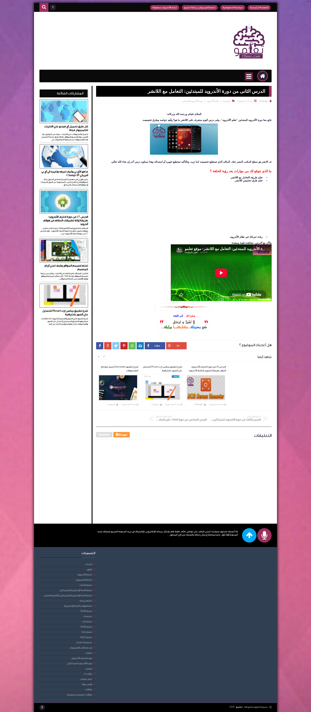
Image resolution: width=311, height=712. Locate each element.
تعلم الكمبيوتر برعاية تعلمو (199, 7)
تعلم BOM (86, 611)
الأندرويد (252, 120)
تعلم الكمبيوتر (84, 579)
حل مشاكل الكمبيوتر (81, 647)
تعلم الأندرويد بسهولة (164, 7)
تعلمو (239, 707)
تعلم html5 (86, 637)
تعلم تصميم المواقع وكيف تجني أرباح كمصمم (66, 267)
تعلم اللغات (86, 585)
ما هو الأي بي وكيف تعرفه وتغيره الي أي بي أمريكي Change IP (64, 173)
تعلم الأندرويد (213, 101)
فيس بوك (87, 684)
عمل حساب (86, 679)
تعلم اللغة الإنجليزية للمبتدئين (75, 590)
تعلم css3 (87, 621)
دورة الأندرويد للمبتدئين (192, 101)
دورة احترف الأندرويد (81, 658)
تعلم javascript (84, 642)
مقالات (88, 689)
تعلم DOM (86, 626)
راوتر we (88, 673)
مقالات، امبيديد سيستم (79, 694)
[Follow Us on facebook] (42, 707)
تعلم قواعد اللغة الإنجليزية (78, 605)
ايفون (89, 569)
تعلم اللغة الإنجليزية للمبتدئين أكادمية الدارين (68, 595)
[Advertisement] (104, 41)
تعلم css (87, 616)
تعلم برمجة (86, 600)
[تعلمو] (249, 61)
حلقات (88, 652)
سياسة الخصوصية (233, 7)
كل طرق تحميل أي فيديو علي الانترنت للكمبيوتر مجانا (66, 128)
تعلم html (87, 632)
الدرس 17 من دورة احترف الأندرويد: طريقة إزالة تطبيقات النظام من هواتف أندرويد (65, 220)
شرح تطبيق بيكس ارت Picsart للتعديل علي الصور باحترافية (65, 312)
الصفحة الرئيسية (259, 7)
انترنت (88, 564)
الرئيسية (227, 101)
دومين (88, 668)
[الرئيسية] (262, 76)
